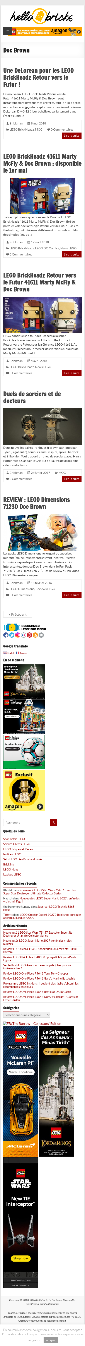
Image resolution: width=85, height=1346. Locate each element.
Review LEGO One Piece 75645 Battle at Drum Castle (37, 991)
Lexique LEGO (12, 874)
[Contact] (41, 634)
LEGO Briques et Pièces (18, 849)
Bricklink (8, 864)
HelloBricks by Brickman (49, 1300)
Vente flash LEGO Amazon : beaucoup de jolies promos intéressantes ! (37, 966)
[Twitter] (11, 634)
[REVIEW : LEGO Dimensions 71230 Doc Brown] (42, 516)
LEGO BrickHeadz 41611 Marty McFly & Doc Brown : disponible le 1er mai (42, 163)
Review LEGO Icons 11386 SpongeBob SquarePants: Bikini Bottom (39, 950)
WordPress (31, 1304)
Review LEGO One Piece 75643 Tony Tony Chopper (35, 973)
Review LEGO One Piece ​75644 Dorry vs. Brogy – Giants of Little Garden (40, 998)
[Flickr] (23, 634)
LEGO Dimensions (22, 589)
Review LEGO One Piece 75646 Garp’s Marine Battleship (39, 978)
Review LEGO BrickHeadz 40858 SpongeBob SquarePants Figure (39, 958)
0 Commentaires (62, 129)
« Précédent (18, 614)
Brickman (16, 123)
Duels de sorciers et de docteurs (32, 397)
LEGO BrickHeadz (22, 129)
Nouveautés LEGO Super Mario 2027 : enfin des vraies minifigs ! (41, 900)
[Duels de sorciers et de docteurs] (42, 410)
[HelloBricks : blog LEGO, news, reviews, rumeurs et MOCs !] (41, 9)
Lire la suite (71, 135)
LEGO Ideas (10, 869)
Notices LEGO (12, 854)
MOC (38, 129)
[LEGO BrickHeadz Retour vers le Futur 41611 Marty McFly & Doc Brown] (42, 298)
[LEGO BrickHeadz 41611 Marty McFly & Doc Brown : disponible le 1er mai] (42, 179)
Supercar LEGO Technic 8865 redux (39, 908)
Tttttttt (8, 914)
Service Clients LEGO (16, 844)
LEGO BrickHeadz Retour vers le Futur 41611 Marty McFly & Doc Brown (39, 282)
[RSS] (35, 634)
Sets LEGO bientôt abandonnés (22, 859)
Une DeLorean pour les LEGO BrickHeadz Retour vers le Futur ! (38, 77)
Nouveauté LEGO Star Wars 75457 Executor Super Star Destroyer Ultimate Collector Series (39, 891)
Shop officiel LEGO (14, 839)
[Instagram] (17, 634)
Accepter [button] (51, 1340)
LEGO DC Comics (47, 248)
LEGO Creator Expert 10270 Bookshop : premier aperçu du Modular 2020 (42, 916)
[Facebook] (5, 634)
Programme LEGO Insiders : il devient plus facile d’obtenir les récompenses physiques (41, 985)
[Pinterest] (29, 634)
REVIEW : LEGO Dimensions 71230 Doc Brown (36, 503)
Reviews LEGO (45, 589)
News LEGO (68, 248)
